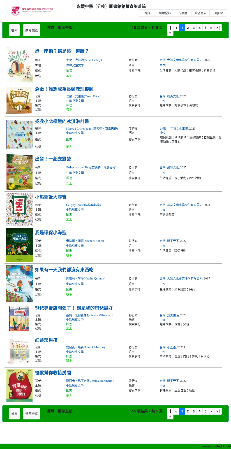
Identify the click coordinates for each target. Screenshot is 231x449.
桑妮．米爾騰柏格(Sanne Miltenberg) (89, 315)
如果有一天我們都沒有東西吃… (66, 269)
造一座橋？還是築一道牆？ (62, 51)
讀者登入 (200, 13)
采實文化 (173, 167)
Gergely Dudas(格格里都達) (83, 205)
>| (218, 28)
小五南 (171, 347)
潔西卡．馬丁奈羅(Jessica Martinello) (89, 380)
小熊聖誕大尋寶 (51, 197)
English (218, 13)
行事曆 (182, 13)
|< (170, 30)
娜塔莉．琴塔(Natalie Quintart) (85, 278)
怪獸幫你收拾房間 (53, 372)
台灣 (163, 60)
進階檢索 (31, 30)
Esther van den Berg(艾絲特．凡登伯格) (91, 167)
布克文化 (173, 96)
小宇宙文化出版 (177, 128)
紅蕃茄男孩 (46, 340)
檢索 (14, 30)
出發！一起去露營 (53, 158)
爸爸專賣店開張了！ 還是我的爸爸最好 (74, 308)
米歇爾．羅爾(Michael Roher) (85, 240)
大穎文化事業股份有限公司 (184, 60)
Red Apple (223, 446)
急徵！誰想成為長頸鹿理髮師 (64, 89)
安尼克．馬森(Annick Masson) (85, 347)
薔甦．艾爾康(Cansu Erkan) (83, 96)
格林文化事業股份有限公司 (184, 205)
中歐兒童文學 (75, 65)
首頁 (147, 13)
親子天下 (173, 240)
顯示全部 (165, 13)
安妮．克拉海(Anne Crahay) (84, 60)
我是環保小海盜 (51, 232)
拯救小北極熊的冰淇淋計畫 (62, 121)
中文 (163, 65)
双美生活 (173, 315)
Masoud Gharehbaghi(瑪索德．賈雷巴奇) (92, 128)
